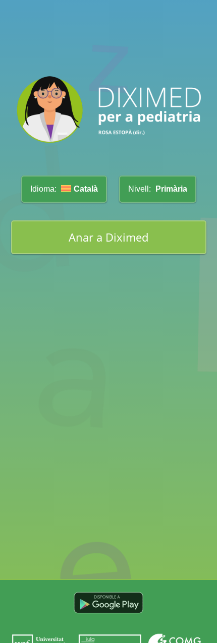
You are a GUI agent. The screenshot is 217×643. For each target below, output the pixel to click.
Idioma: (64, 189)
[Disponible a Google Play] (108, 617)
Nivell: (157, 189)
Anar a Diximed (108, 237)
